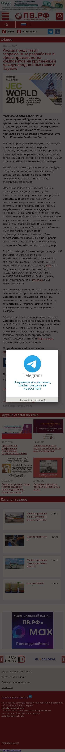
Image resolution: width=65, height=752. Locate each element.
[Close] (58, 350)
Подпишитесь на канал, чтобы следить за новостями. (32, 385)
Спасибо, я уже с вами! (32, 399)
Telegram (32, 375)
